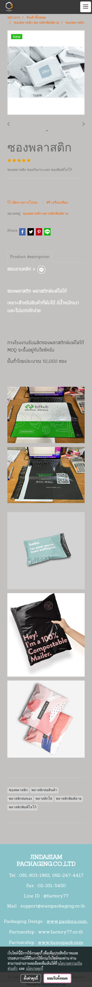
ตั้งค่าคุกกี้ (31, 978)
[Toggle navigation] (85, 6)
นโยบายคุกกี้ (34, 968)
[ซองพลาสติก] (46, 73)
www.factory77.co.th (60, 932)
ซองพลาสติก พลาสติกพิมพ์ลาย (45, 214)
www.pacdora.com (67, 922)
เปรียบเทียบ (59, 203)
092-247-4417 (67, 876)
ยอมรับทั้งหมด (57, 978)
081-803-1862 (34, 876)
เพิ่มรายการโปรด (24, 203)
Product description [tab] (30, 257)
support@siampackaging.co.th (52, 906)
